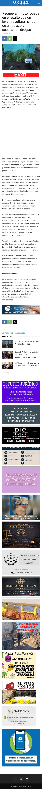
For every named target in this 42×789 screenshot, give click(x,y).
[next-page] (7, 373)
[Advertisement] (21, 133)
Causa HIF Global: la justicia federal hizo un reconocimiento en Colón (26, 354)
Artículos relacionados (13, 333)
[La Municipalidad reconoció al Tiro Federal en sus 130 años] (7, 365)
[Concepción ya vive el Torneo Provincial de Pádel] (7, 344)
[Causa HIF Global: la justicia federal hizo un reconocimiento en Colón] (7, 355)
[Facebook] (4, 38)
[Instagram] (21, 779)
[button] (3, 3)
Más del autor (9, 336)
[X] (15, 38)
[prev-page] (3, 373)
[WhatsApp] (9, 38)
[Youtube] (27, 779)
